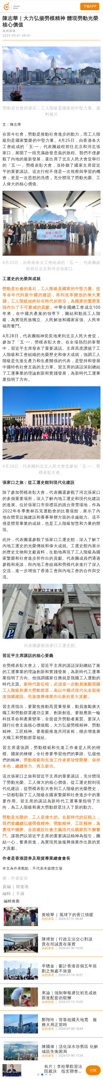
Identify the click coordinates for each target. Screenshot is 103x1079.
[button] (38, 1075)
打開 (93, 1070)
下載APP (89, 6)
